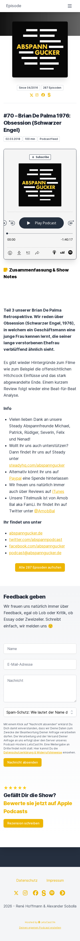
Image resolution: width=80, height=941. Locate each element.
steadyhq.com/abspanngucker (37, 465)
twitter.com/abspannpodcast (35, 539)
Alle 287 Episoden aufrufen (40, 567)
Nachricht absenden (22, 762)
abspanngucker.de (25, 533)
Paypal (15, 478)
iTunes (58, 491)
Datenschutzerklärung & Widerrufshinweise (33, 752)
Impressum (55, 880)
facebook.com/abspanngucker (37, 546)
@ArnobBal (44, 511)
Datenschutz (27, 880)
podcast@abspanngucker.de (35, 552)
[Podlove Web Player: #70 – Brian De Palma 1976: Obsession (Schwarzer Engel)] (40, 204)
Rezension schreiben (23, 823)
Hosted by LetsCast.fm (40, 922)
